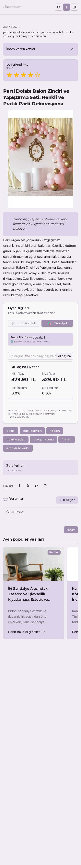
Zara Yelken (15, 466)
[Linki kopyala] (45, 485)
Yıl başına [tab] (64, 356)
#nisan (67, 439)
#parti (10, 431)
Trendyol (57, 323)
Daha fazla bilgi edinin (24, 632)
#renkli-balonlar (17, 448)
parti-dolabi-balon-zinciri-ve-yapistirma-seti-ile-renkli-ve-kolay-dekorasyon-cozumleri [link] (38, 34)
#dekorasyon (32, 431)
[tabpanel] (40, 380)
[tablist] (40, 356)
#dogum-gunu (43, 439)
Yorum (70, 530)
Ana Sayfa (10, 27)
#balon (55, 431)
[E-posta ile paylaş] (36, 485)
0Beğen (69, 500)
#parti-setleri (15, 439)
